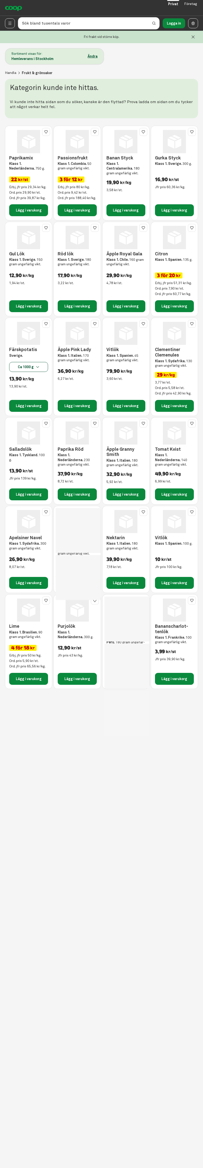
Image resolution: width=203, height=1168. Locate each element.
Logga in (174, 23)
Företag (190, 4)
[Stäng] (193, 37)
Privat (173, 4)
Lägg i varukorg (29, 210)
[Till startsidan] (13, 7)
